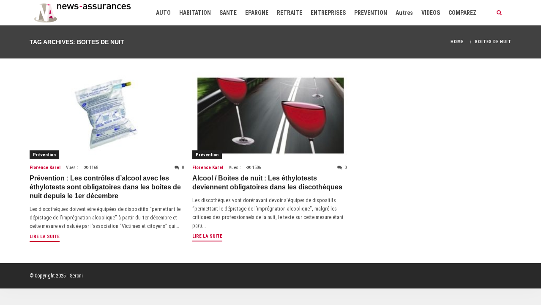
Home (457, 41)
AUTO (163, 12)
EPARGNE (256, 12)
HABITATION (195, 12)
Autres (404, 12)
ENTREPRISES (328, 12)
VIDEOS (430, 12)
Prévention (44, 155)
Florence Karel (45, 167)
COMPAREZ (462, 12)
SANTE (228, 12)
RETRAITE (289, 12)
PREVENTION (370, 12)
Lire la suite (45, 236)
